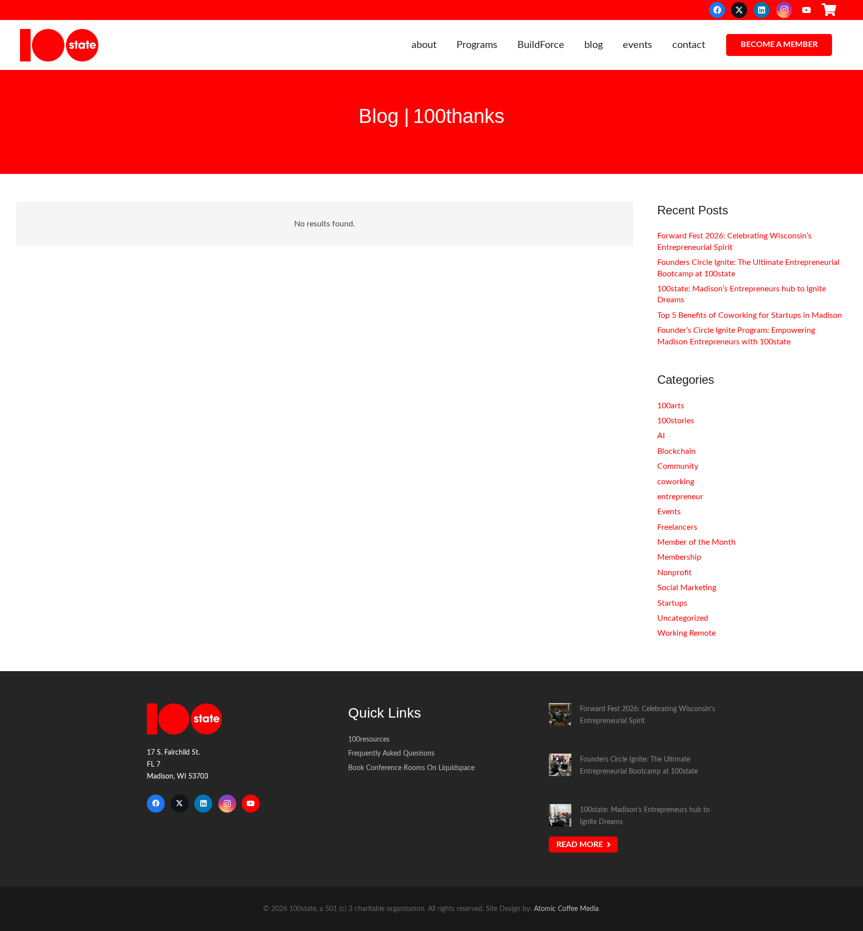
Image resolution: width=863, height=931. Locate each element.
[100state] (59, 45)
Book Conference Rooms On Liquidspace (411, 768)
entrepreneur (680, 497)
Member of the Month (696, 542)
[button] (442, 44)
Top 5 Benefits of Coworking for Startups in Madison (749, 315)
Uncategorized (682, 618)
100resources (369, 739)
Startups (672, 603)
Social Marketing (686, 588)
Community (677, 466)
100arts (670, 406)
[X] (739, 10)
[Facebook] (717, 10)
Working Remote (686, 633)
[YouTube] (807, 10)
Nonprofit (674, 573)
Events (669, 512)
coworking (675, 482)
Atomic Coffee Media (566, 909)
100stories (675, 421)
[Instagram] (784, 10)
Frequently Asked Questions (391, 753)
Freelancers (677, 527)
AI (661, 436)
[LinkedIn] (762, 10)
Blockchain (676, 451)
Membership (679, 557)
